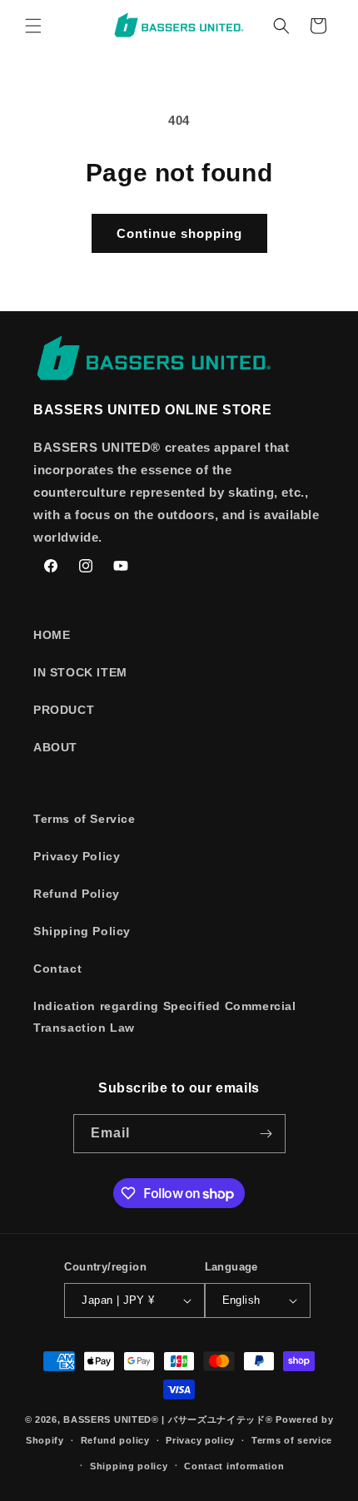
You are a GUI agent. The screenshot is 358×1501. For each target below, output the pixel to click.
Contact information (234, 1466)
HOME (51, 635)
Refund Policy (76, 893)
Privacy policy (200, 1440)
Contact (57, 968)
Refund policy (115, 1440)
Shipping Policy (82, 931)
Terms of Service (84, 818)
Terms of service (291, 1440)
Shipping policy (129, 1466)
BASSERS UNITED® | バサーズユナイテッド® (167, 1419)
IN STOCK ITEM (80, 672)
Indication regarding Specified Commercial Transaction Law (164, 1016)
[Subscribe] (266, 1133)
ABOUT (55, 747)
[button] (33, 25)
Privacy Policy (76, 856)
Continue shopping (179, 233)
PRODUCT (63, 709)
